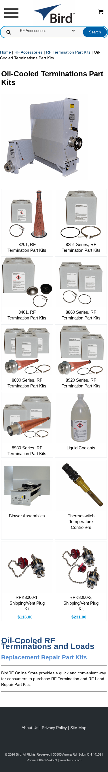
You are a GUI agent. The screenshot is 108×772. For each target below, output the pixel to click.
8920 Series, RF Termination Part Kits (81, 383)
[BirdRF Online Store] (54, 12)
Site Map (78, 727)
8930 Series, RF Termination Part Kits (26, 450)
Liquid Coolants (81, 447)
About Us (30, 727)
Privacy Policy (54, 727)
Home (5, 52)
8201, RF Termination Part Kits (26, 247)
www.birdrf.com (70, 760)
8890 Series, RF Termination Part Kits (26, 383)
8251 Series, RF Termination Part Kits (81, 247)
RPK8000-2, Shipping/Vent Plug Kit (80, 603)
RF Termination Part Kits (68, 52)
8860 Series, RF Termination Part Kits (81, 315)
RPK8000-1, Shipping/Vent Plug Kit (27, 603)
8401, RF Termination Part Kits (26, 315)
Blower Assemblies (27, 515)
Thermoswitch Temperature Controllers (81, 521)
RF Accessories (28, 52)
